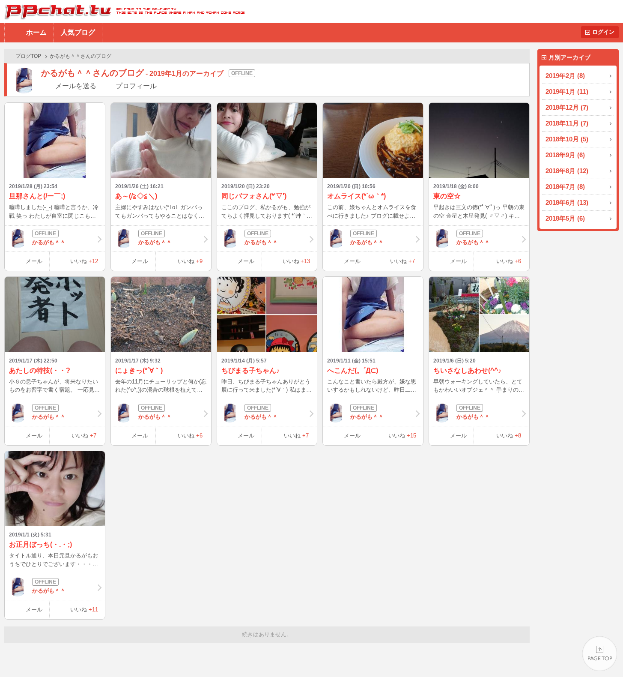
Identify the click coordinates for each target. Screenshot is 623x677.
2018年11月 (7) (566, 123)
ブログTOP (28, 56)
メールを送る (75, 86)
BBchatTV (122, 11)
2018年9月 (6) (565, 155)
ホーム (36, 32)
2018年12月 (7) (566, 107)
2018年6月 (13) (566, 202)
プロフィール (136, 86)
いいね (84, 261)
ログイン (603, 32)
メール (34, 261)
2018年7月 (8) (565, 186)
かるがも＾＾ (49, 242)
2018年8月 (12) (566, 170)
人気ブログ (78, 32)
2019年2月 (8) (565, 75)
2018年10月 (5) (566, 139)
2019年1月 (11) (566, 91)
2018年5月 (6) (565, 218)
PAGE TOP (599, 653)
